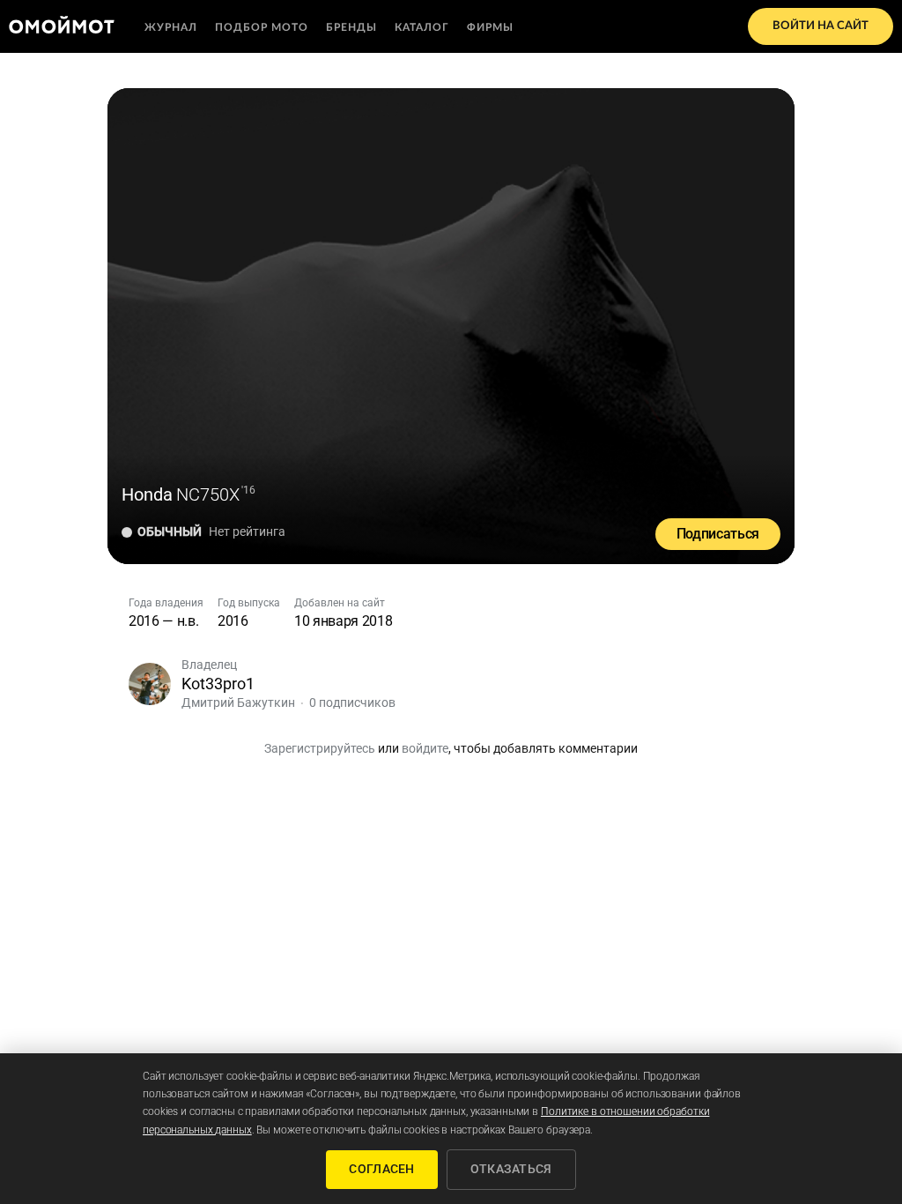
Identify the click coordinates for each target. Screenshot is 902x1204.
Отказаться (511, 1169)
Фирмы (490, 27)
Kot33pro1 (218, 683)
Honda (147, 494)
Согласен (381, 1169)
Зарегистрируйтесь (319, 748)
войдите (425, 748)
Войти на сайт (821, 26)
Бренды (351, 27)
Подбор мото (261, 27)
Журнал (170, 27)
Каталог (422, 27)
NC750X (208, 494)
